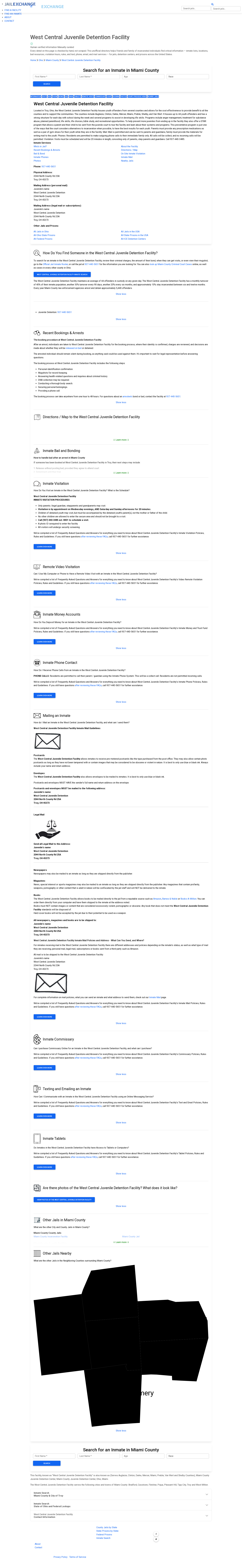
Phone (55, 96)
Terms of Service (77, 1557)
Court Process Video (137, 96)
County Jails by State (106, 1527)
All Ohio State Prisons (44, 235)
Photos (123, 96)
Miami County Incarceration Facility (51, 1236)
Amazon (157, 898)
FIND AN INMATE (13, 13)
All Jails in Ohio (41, 231)
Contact (38, 1547)
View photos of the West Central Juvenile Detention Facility (64, 1200)
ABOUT (7, 17)
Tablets (77, 96)
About (37, 1544)
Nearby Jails (153, 96)
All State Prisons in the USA (134, 235)
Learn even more (44, 547)
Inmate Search (103, 1538)
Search (46, 84)
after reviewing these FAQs (94, 536)
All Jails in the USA (130, 231)
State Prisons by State (107, 1531)
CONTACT (9, 21)
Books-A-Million (188, 898)
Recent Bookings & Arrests (47, 150)
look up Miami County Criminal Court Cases (171, 264)
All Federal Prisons (43, 239)
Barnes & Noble (169, 898)
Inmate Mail (126, 157)
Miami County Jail (130, 1236)
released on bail (74, 348)
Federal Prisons (104, 1534)
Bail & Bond (39, 153)
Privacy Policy (60, 1557)
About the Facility (129, 146)
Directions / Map (129, 150)
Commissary (100, 96)
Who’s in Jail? (40, 146)
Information (35, 96)
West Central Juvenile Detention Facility (81, 60)
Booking (116, 96)
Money (61, 96)
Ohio (41, 60)
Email (71, 96)
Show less (121, 294)
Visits (44, 96)
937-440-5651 (49, 166)
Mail (50, 96)
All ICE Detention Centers (133, 239)
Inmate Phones (41, 157)
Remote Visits (88, 96)
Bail (66, 96)
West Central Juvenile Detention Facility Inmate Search (62, 275)
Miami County (53, 60)
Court (109, 96)
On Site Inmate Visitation (133, 153)
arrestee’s (127, 396)
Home (33, 60)
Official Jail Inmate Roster (55, 264)
